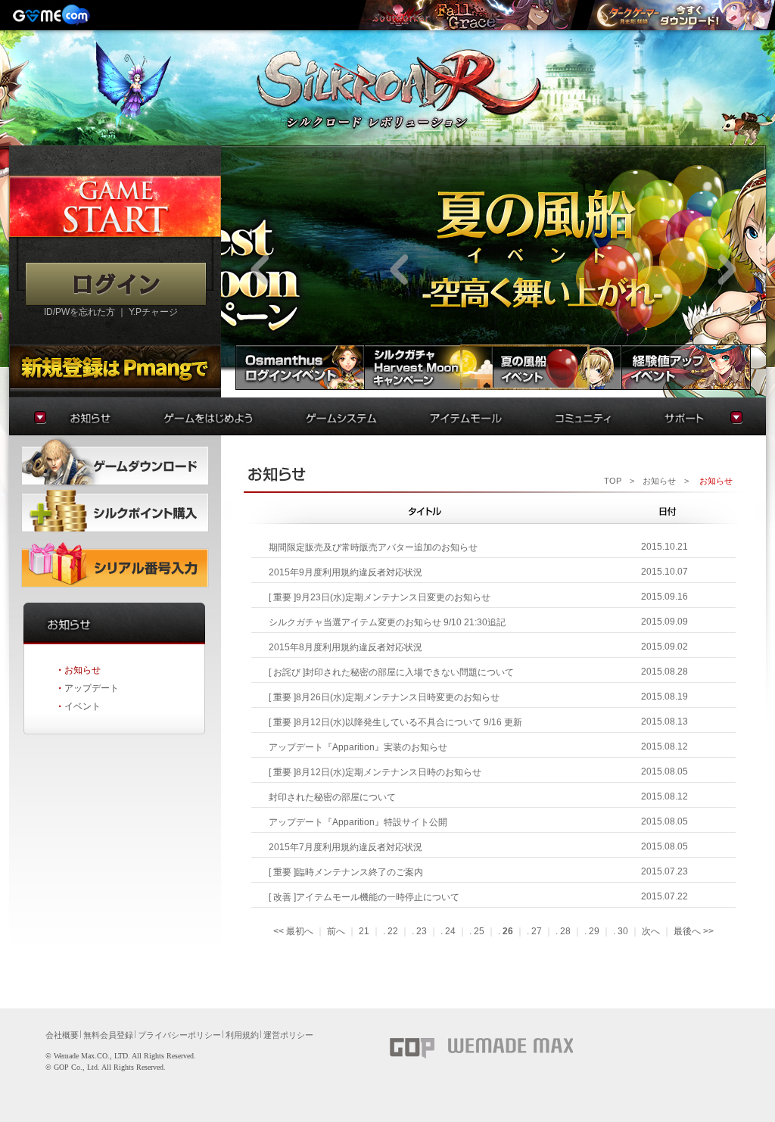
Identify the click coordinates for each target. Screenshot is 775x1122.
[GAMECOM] (53, 15)
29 (594, 931)
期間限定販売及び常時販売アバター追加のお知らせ (373, 547)
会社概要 (62, 1034)
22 (393, 931)
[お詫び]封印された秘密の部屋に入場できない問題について (391, 672)
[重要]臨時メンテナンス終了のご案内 (346, 872)
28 (565, 931)
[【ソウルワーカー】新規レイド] (467, 15)
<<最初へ (293, 931)
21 (364, 931)
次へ (651, 931)
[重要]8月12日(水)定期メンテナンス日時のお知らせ (375, 772)
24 (450, 931)
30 (623, 931)
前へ (336, 931)
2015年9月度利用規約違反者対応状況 (345, 572)
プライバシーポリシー (179, 1034)
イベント (82, 706)
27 (536, 931)
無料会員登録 (108, 1034)
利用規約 (242, 1034)
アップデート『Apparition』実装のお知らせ (358, 747)
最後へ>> (694, 931)
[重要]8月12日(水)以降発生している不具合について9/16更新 (395, 722)
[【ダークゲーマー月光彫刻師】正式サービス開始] (680, 15)
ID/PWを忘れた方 (79, 312)
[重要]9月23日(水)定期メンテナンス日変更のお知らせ (379, 597)
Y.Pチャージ (153, 312)
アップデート (91, 688)
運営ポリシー (288, 1034)
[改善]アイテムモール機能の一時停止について (364, 897)
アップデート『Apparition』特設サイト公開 (358, 822)
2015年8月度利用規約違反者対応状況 (345, 647)
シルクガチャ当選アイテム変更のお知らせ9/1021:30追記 (387, 622)
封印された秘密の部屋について (332, 797)
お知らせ (82, 670)
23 (421, 931)
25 (479, 931)
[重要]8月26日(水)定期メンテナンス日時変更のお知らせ (384, 697)
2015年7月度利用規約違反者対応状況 (345, 847)
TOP (612, 480)
